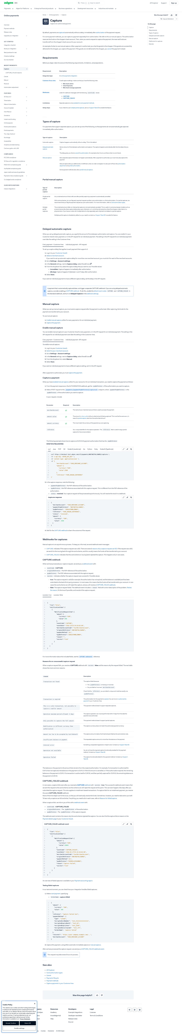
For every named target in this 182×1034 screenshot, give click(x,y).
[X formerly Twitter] (140, 1010)
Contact (37, 1019)
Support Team (93, 108)
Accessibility (7, 141)
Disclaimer (51, 1031)
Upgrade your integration (11, 36)
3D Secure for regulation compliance (14, 161)
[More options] (176, 18)
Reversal (6, 84)
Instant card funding (10, 119)
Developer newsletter (75, 1016)
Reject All (28, 1023)
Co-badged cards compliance (12, 179)
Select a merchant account (55, 256)
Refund (6, 80)
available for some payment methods (83, 103)
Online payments (54, 15)
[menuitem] (9, 8)
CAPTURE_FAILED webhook (106, 585)
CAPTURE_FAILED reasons (14, 73)
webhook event (88, 564)
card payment (55, 894)
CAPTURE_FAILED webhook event (92, 949)
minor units (84, 416)
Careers (37, 1016)
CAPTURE (49, 549)
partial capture (82, 418)
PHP (59, 449)
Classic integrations (9, 189)
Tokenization (7, 100)
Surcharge (7, 137)
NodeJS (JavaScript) (74, 449)
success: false (58, 595)
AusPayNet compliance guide (12, 168)
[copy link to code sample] (127, 449)
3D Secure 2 (7, 97)
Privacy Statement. (25, 1019)
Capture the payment (53, 323)
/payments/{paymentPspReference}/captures (81, 390)
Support (164, 3)
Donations (7, 115)
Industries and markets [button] (106, 8)
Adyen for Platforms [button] (22, 8)
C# (64, 449)
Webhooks (46, 92)
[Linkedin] (135, 1010)
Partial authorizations (10, 127)
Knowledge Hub (55, 1016)
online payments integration (69, 76)
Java (54, 449)
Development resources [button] (85, 8)
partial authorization (74, 166)
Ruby (96, 449)
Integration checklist (10, 45)
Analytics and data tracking (11, 145)
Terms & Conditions (96, 1016)
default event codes (100, 291)
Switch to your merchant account (57, 351)
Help (51, 1019)
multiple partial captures (77, 108)
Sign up (174, 3)
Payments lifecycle (52, 978)
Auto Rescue (7, 112)
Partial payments (9, 130)
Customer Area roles (49, 80)
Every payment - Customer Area (53, 244)
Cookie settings (19, 1028)
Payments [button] (7, 8)
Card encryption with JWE (11, 148)
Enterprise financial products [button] (43, 8)
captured (62, 32)
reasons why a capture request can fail (104, 549)
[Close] (35, 1004)
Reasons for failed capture (108, 798)
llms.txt (70, 1022)
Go (84, 449)
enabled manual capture (61, 382)
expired (106, 699)
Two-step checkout (9, 134)
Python (89, 449)
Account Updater (9, 108)
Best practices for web (10, 52)
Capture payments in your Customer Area (59, 983)
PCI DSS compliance (10, 157)
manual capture (95, 945)
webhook (84, 785)
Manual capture (47, 158)
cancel (109, 49)
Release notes (8, 32)
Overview (6, 25)
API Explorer (154, 3)
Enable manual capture (54, 320)
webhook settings (92, 294)
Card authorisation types (54, 973)
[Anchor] (41, 58)
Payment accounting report (83, 881)
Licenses (93, 1012)
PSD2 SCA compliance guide (12, 165)
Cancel (6, 76)
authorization (100, 32)
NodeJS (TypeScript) (106, 449)
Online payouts (8, 123)
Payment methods (9, 28)
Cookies (43, 1031)
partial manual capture (86, 170)
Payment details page (50, 819)
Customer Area (61, 253)
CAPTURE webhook (72, 291)
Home (44, 15)
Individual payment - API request (76, 244)
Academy (53, 1012)
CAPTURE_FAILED (52, 555)
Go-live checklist (8, 60)
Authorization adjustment (11, 87)
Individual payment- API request (76, 340)
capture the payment (75, 373)
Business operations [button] (65, 8)
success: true (47, 595)
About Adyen (39, 1012)
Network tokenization (10, 104)
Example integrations (75, 1012)
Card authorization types (118, 202)
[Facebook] (129, 1010)
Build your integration (10, 49)
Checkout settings (9, 56)
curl (49, 449)
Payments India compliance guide (13, 176)
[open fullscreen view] (123, 449)
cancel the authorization (82, 153)
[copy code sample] (131, 449)
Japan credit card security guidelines (14, 172)
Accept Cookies (11, 1023)
